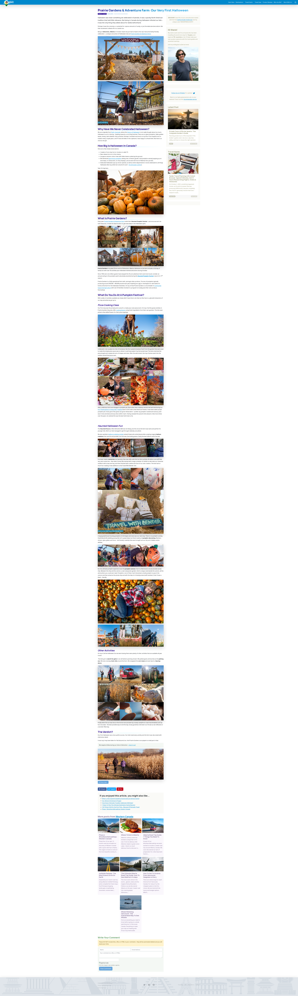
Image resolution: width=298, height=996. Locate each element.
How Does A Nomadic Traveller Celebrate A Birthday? (117, 803)
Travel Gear (258, 2)
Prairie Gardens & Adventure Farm (141, 34)
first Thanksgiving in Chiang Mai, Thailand (110, 409)
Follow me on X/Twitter (178, 93)
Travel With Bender (108, 983)
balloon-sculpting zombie (116, 434)
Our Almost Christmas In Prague (111, 801)
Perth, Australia (115, 132)
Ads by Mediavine (102, 987)
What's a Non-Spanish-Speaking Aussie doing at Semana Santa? (120, 798)
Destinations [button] (239, 2)
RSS (185, 984)
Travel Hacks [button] (249, 2)
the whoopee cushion (135, 165)
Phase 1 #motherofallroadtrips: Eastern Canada (116, 809)
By (120, 14)
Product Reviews (267, 2)
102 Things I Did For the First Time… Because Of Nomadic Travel (120, 807)
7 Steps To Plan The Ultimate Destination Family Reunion (118, 805)
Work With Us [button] (288, 2)
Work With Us (191, 984)
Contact (197, 984)
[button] (295, 2)
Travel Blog (180, 984)
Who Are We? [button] (277, 2)
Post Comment (105, 969)
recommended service (190, 99)
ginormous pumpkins (115, 158)
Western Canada (102, 14)
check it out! (132, 745)
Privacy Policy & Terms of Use (104, 985)
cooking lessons (121, 310)
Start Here (231, 2)
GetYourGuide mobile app (184, 20)
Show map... (103, 782)
